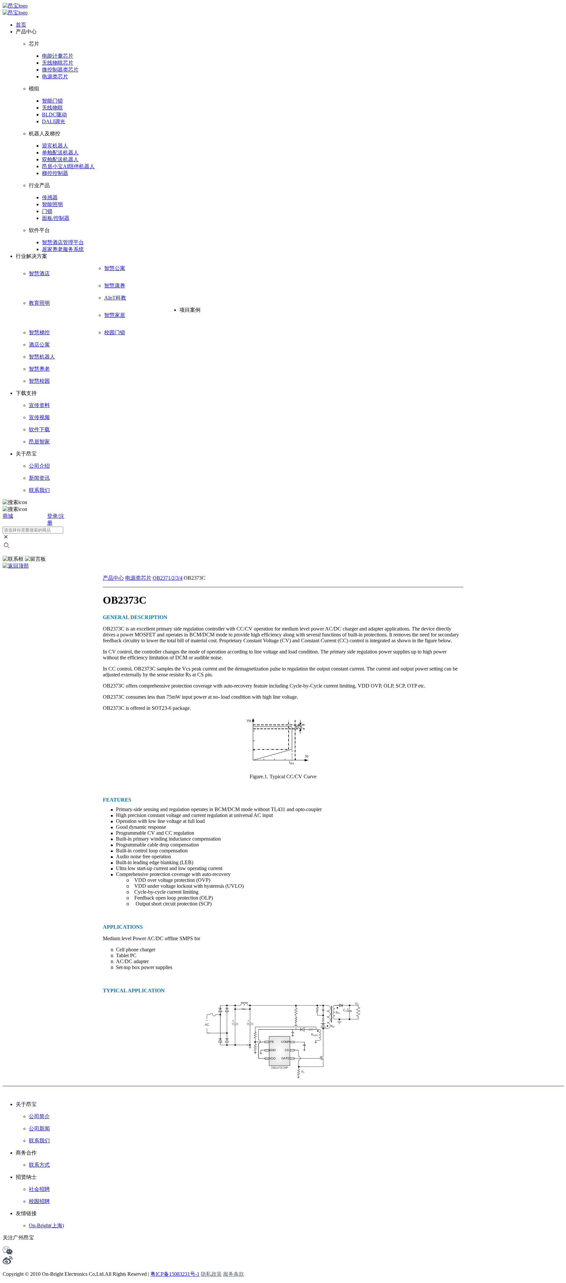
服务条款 (233, 1274)
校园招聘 (39, 1201)
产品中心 (113, 578)
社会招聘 (39, 1189)
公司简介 (39, 1116)
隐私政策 (211, 1274)
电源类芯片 (138, 578)
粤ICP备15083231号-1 (174, 1274)
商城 (8, 516)
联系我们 (39, 1140)
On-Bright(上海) (46, 1225)
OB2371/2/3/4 (167, 578)
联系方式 (39, 1165)
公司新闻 (39, 1128)
